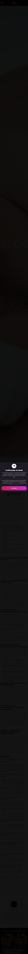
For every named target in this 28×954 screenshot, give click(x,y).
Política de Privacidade (14, 484)
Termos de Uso (15, 483)
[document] (14, 477)
